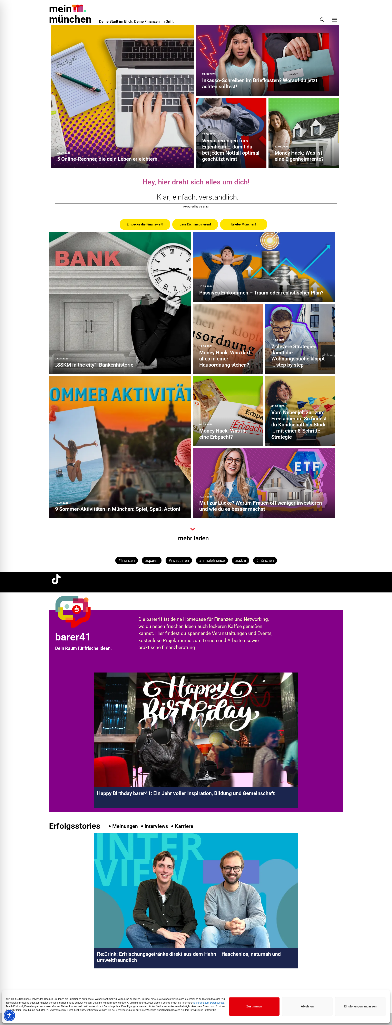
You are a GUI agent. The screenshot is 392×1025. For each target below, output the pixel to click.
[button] (322, 19)
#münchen (265, 560)
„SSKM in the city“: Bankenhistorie (94, 365)
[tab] (145, 224)
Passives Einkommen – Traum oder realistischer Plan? (261, 293)
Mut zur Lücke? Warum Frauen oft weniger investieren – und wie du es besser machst (262, 506)
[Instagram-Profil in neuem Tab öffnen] (56, 986)
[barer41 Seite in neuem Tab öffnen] (80, 612)
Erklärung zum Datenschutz (208, 1002)
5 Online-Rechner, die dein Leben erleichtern (107, 159)
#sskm (240, 560)
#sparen (151, 560)
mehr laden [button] (193, 538)
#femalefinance (212, 560)
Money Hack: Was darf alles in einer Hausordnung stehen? (224, 359)
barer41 (73, 637)
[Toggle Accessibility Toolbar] (9, 1015)
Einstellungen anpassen (360, 1006)
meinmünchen (70, 14)
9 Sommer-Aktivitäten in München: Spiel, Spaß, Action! (117, 509)
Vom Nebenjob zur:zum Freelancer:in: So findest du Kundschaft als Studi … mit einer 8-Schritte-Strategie (299, 424)
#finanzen (126, 560)
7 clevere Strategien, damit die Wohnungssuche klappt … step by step (298, 356)
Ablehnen (307, 1006)
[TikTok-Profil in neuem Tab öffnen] (56, 579)
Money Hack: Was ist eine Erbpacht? (223, 434)
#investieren (179, 560)
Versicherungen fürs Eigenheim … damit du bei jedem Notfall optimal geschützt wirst (230, 150)
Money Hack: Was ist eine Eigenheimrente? (299, 156)
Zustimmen (254, 1006)
